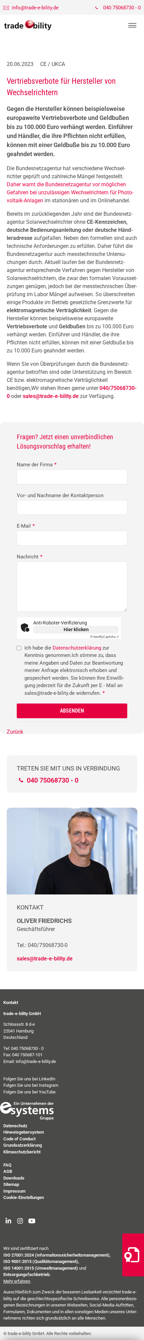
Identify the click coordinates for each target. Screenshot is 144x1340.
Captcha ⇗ (104, 637)
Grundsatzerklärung (22, 1145)
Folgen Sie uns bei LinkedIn (29, 1078)
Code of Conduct (19, 1138)
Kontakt (10, 1002)
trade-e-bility (27, 25)
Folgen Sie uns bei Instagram (30, 1085)
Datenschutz (15, 1125)
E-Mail (26, 526)
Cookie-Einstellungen (23, 1197)
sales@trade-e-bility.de (45, 958)
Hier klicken (76, 629)
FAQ (7, 1164)
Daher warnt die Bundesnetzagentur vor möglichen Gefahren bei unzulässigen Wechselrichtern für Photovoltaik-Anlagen (70, 192)
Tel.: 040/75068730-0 (42, 945)
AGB (7, 1171)
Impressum (14, 1191)
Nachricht (30, 557)
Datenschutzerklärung (77, 648)
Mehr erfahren (16, 1281)
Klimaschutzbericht (22, 1151)
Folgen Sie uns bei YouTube (29, 1091)
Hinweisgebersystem (23, 1132)
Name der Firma (37, 465)
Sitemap (11, 1184)
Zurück (15, 732)
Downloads (13, 1178)
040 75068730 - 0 (122, 8)
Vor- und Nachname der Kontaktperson (60, 495)
